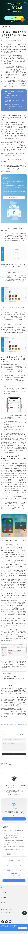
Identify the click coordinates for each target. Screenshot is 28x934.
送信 (14, 754)
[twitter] (6, 921)
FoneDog (7, 27)
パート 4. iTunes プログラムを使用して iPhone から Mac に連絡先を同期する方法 (13, 105)
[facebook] (2, 921)
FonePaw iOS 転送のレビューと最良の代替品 (13, 840)
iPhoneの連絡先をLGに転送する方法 (12, 676)
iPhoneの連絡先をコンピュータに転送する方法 (14, 678)
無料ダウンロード (15, 197)
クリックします (14, 880)
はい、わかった (22, 927)
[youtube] (10, 921)
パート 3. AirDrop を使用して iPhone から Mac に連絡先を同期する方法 (14, 101)
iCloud (6, 366)
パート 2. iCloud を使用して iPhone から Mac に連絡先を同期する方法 (13, 96)
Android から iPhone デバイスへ (12, 137)
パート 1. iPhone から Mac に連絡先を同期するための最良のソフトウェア (13, 92)
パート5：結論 (7, 108)
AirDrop (3, 463)
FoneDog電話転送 (19, 129)
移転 (4, 724)
